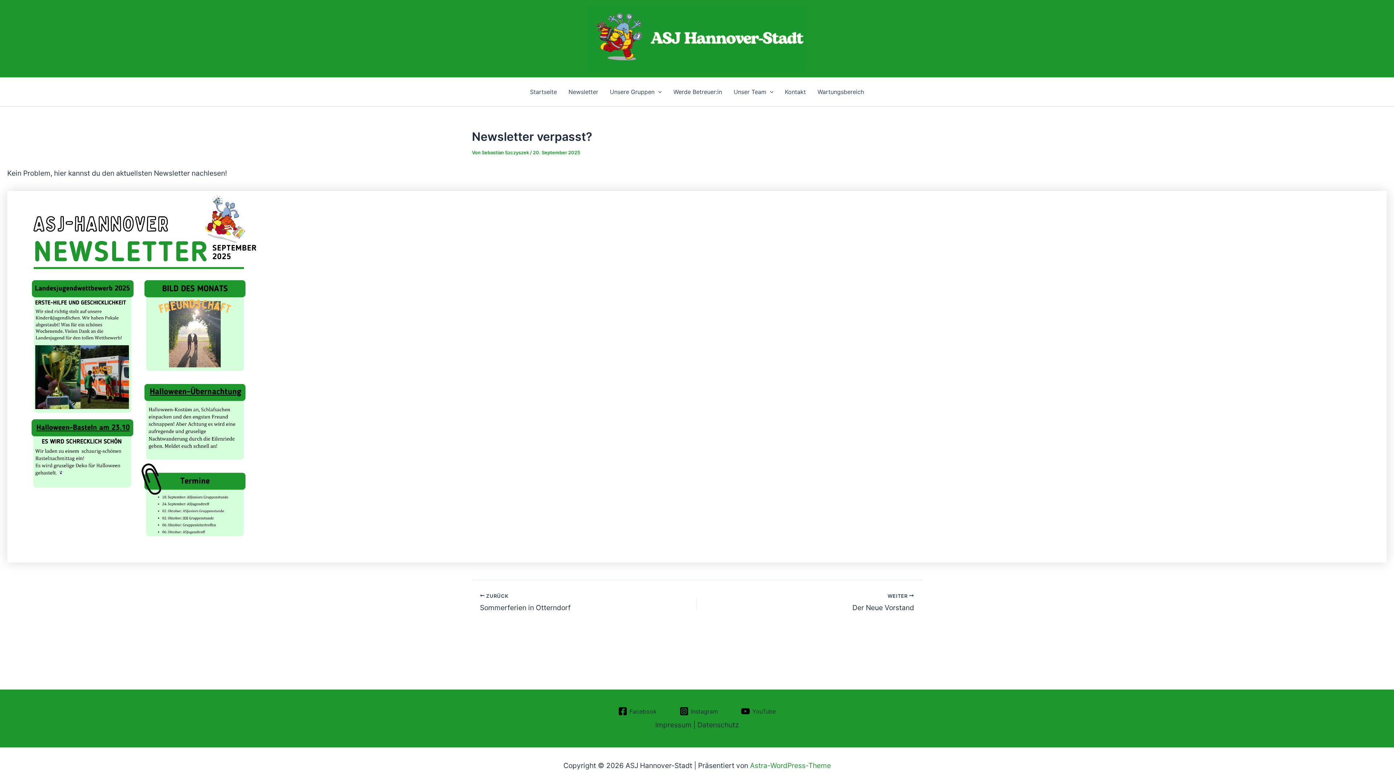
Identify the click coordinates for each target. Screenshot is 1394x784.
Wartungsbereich (841, 91)
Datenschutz (718, 724)
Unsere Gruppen (632, 91)
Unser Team (750, 91)
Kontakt (795, 91)
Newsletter (583, 91)
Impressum (673, 724)
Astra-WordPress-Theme (790, 765)
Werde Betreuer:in (697, 91)
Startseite (543, 91)
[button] (658, 91)
